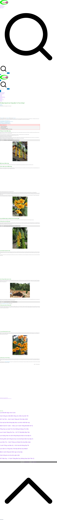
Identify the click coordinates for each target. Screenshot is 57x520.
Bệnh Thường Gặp (2, 7)
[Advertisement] (20, 112)
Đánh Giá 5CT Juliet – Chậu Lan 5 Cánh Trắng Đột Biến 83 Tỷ (16, 425)
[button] (0, 74)
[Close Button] (0, 91)
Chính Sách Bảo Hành (2, 92)
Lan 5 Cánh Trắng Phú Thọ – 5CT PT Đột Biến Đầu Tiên (15, 432)
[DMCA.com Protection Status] (1, 519)
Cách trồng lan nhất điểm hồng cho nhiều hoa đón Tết (5, 398)
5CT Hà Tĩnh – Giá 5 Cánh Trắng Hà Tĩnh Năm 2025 (14, 419)
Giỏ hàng (1, 95)
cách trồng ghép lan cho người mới (5, 303)
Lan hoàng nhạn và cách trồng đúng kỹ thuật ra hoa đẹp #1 (15, 435)
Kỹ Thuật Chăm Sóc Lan (2, 6)
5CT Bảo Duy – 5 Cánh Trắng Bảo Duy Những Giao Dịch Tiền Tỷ (17, 458)
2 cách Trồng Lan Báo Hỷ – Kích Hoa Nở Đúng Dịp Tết (14, 445)
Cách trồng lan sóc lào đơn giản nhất (9, 455)
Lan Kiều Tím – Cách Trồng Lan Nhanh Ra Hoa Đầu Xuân (15, 442)
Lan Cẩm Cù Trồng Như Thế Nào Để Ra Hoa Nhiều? (14, 448)
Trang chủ (1, 100)
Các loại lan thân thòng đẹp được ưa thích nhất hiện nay (15, 422)
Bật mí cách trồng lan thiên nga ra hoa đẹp (11, 452)
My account (1, 98)
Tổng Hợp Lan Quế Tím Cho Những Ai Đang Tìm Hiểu (14, 429)
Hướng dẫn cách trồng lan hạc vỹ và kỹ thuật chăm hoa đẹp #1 (16, 439)
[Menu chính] (0, 80)
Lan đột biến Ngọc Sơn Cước (8, 412)
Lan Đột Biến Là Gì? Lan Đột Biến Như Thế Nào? (5, 122)
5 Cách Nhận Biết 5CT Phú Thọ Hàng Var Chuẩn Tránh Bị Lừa (6, 121)
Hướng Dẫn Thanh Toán (2, 97)
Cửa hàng (1, 94)
